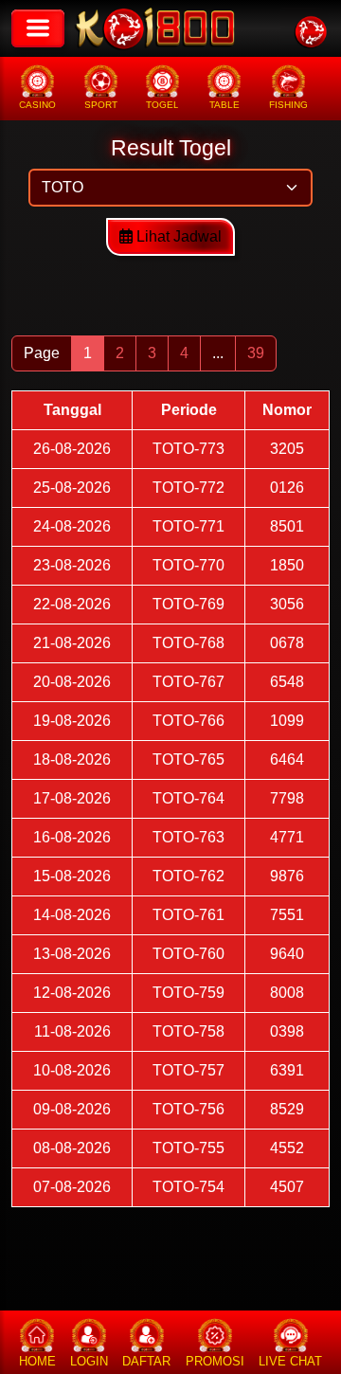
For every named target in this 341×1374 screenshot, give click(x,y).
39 (255, 353)
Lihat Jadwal (177, 236)
